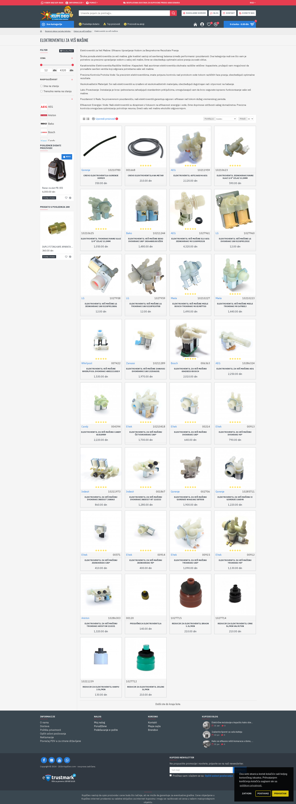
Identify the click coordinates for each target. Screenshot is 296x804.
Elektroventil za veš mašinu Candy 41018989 (101, 433)
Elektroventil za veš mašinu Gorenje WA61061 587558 (190, 498)
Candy (84, 426)
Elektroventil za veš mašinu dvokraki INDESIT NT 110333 (145, 498)
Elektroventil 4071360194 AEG (190, 175)
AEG (173, 170)
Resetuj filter (67, 51)
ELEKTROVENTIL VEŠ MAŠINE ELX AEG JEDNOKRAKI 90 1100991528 (190, 240)
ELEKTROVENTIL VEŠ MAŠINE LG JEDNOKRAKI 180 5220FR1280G (101, 305)
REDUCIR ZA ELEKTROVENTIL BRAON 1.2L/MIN (190, 624)
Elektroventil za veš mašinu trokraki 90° (235, 561)
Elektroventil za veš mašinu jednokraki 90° (145, 561)
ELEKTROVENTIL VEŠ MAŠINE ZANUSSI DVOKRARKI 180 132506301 (145, 370)
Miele (174, 298)
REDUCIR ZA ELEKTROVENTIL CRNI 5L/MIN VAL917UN (235, 624)
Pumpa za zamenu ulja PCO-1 (56, 188)
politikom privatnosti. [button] (251, 785)
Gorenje (85, 170)
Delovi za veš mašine (82, 31)
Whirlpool (86, 363)
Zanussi (130, 363)
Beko (129, 233)
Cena (42, 58)
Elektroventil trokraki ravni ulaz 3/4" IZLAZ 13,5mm (101, 240)
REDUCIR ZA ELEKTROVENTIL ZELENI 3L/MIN (145, 688)
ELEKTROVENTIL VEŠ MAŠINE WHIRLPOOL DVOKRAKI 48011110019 (101, 370)
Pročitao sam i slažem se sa (203, 775)
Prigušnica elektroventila (145, 623)
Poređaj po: (209, 119)
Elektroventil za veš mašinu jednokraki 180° (101, 561)
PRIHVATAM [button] (280, 793)
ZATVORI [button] (246, 793)
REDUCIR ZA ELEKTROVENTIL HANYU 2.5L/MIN (101, 688)
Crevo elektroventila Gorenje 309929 (100, 176)
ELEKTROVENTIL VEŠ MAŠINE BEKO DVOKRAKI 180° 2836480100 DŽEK (145, 240)
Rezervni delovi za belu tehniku (58, 31)
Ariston (85, 618)
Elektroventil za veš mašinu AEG (235, 369)
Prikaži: (243, 119)
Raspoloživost (49, 79)
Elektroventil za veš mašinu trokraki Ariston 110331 (101, 624)
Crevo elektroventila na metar (146, 175)
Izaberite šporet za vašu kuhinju (227, 732)
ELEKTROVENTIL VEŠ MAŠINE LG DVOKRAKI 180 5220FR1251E (235, 240)
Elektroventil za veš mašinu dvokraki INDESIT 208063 (101, 498)
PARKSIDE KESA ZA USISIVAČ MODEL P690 (57, 246)
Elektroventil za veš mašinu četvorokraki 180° (145, 433)
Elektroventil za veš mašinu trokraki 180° (190, 561)
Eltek (129, 426)
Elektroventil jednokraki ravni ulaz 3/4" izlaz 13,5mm (235, 176)
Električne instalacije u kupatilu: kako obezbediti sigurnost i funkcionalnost (233, 722)
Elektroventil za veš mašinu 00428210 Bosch (190, 370)
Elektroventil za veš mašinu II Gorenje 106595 (235, 498)
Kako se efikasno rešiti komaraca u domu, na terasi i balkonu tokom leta (233, 741)
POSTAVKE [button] (263, 793)
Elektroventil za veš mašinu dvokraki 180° (190, 433)
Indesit (85, 491)
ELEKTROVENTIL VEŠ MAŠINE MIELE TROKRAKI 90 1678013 (235, 305)
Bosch (174, 363)
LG (217, 233)
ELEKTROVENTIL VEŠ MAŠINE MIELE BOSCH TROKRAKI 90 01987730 (190, 305)
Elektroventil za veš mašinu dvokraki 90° (235, 433)
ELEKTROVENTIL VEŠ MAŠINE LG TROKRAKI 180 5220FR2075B (146, 305)
